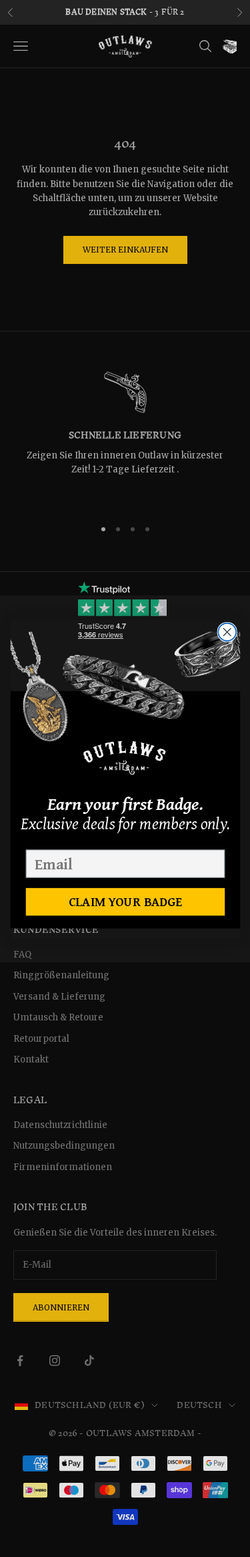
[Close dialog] (227, 632)
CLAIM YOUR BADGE (125, 901)
